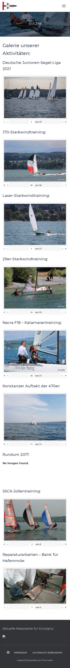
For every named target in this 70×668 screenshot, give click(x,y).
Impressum (20, 652)
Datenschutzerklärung (47, 652)
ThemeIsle (47, 660)
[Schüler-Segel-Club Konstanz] (11, 6)
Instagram (8, 652)
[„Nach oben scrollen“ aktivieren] (63, 661)
